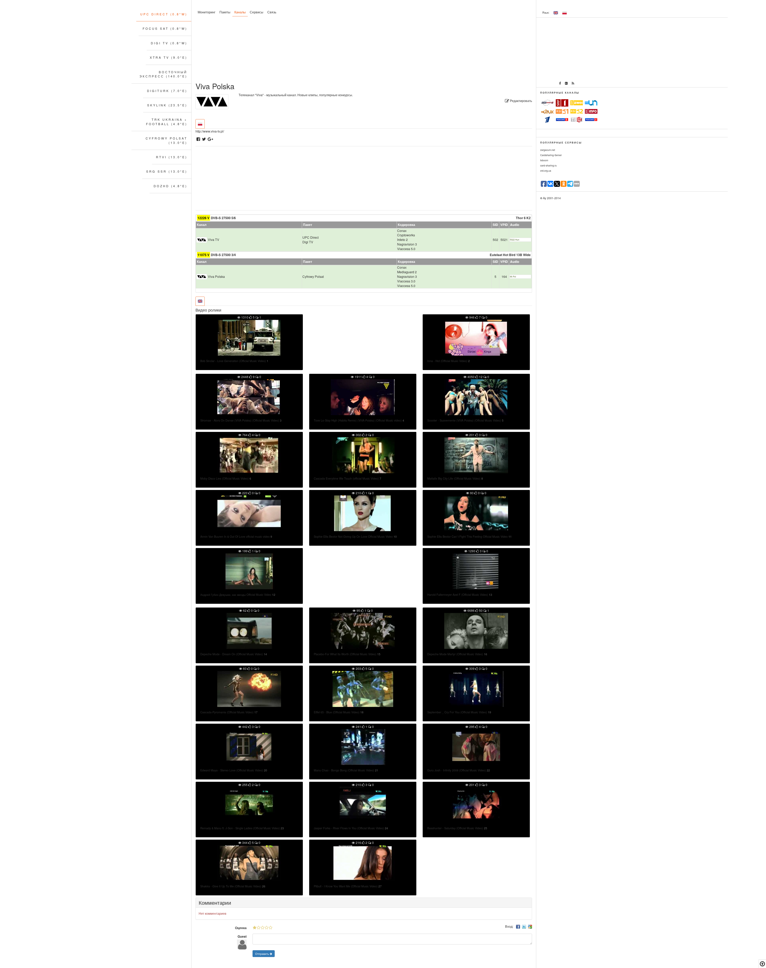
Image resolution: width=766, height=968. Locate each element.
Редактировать (520, 100)
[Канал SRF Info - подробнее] (591, 111)
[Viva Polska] (201, 276)
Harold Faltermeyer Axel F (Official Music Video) (457, 595)
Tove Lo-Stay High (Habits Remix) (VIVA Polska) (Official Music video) (358, 420)
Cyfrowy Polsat (313, 276)
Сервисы (256, 12)
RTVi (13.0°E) (171, 157)
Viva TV (213, 239)
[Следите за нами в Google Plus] (566, 83)
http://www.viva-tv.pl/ (209, 131)
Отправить (262, 954)
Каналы (240, 12)
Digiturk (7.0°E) (167, 91)
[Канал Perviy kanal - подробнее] (547, 119)
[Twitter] (204, 139)
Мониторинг (206, 12)
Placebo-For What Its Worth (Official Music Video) (345, 654)
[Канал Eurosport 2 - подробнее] (547, 102)
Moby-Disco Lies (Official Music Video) (224, 478)
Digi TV (307, 242)
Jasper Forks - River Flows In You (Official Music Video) (349, 828)
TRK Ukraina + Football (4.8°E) (166, 121)
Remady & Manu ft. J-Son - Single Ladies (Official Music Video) (240, 828)
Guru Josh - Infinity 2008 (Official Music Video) (456, 770)
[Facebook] (198, 139)
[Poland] (564, 12)
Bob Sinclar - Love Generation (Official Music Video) (233, 361)
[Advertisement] (315, 50)
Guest (242, 936)
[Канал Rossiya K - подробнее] (591, 119)
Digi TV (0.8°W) (169, 43)
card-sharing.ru (548, 165)
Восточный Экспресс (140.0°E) (163, 74)
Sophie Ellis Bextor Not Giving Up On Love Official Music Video (353, 536)
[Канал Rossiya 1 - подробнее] (562, 119)
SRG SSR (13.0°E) (166, 171)
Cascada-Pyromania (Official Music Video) (227, 712)
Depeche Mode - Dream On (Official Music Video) (231, 654)
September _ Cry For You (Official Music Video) (457, 712)
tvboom (544, 160)
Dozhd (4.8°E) (170, 186)
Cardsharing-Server (551, 155)
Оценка (241, 927)
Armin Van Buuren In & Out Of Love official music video (235, 536)
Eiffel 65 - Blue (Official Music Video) (336, 712)
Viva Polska (216, 276)
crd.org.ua (545, 170)
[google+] (210, 139)
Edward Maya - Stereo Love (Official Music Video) (231, 770)
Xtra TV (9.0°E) (168, 57)
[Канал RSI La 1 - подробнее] (562, 111)
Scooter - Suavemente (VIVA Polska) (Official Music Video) (464, 420)
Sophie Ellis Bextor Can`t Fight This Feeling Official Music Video (467, 536)
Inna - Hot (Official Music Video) (447, 361)
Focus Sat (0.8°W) (165, 28)
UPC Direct (310, 237)
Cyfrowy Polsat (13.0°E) (166, 140)
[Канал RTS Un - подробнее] (591, 103)
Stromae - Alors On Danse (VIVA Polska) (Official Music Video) (239, 420)
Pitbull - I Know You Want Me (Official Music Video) (346, 886)
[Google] (530, 926)
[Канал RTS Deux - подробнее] (547, 111)
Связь (271, 12)
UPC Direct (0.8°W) (163, 14)
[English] (555, 12)
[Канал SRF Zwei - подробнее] (576, 103)
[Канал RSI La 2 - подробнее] (576, 111)
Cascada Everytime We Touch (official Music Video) (346, 478)
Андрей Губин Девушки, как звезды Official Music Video (235, 595)
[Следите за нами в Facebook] (560, 83)
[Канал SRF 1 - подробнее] (562, 103)
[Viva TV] (201, 239)
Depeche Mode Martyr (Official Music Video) (455, 654)
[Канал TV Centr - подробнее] (576, 119)
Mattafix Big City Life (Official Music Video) (454, 478)
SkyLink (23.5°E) (167, 105)
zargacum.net (547, 149)
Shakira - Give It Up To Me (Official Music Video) (230, 886)
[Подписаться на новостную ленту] (573, 83)
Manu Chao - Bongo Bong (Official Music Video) (344, 770)
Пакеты (224, 12)
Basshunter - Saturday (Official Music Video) (455, 828)
